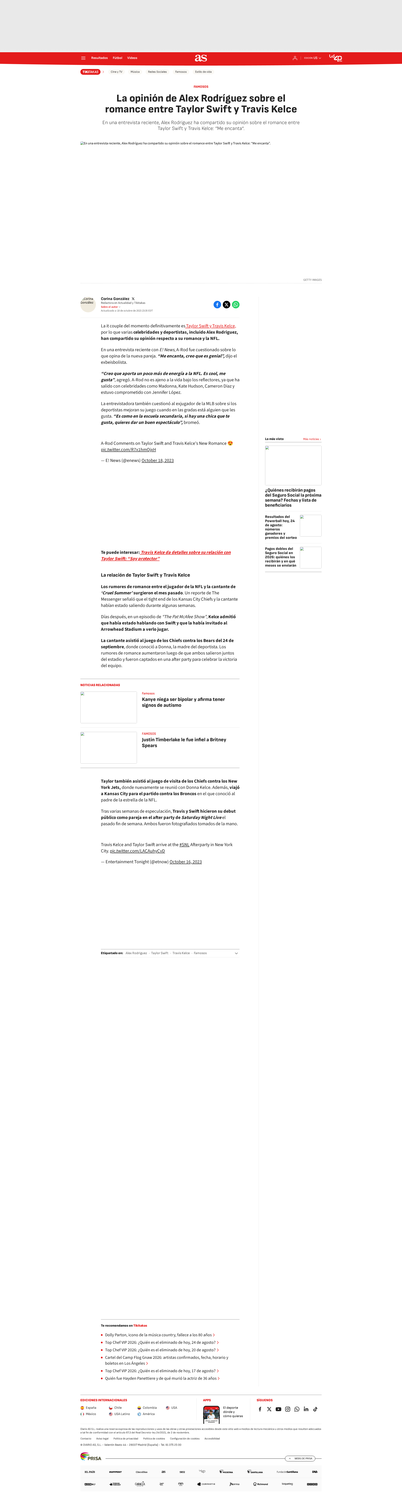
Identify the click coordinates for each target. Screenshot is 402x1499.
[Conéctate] (295, 58)
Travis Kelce (181, 953)
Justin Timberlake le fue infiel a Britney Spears (184, 743)
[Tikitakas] (92, 72)
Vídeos (132, 58)
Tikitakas (140, 1326)
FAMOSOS (149, 734)
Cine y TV (116, 72)
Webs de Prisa (303, 1458)
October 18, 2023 (158, 460)
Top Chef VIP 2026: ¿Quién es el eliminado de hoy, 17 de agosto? (160, 1371)
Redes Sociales (157, 72)
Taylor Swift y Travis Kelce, (210, 326)
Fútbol (117, 58)
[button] (236, 953)
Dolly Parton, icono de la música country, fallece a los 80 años (158, 1335)
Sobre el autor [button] (109, 307)
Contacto (85, 1438)
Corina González (115, 298)
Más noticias (311, 439)
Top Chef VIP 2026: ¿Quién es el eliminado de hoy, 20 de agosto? (160, 1350)
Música (135, 72)
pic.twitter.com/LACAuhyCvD (137, 851)
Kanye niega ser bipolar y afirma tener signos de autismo (183, 702)
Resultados (99, 58)
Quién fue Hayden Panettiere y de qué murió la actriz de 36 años (160, 1378)
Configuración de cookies (185, 1438)
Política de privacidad (125, 1438)
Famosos (181, 72)
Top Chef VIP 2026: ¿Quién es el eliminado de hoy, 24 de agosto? (160, 1342)
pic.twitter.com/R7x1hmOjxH (128, 449)
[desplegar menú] (83, 58)
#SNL (184, 844)
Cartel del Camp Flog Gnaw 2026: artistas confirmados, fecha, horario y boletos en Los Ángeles (166, 1360)
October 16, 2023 (186, 861)
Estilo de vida (203, 72)
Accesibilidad (212, 1438)
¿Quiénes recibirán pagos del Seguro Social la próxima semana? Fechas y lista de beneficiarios (293, 497)
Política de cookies (154, 1438)
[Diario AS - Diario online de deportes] (201, 58)
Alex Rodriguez (136, 953)
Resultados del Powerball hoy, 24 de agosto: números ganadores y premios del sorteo (281, 527)
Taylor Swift (159, 953)
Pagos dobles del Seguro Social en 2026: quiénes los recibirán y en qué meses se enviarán (280, 557)
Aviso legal (102, 1438)
